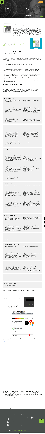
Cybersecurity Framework (9, 45)
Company (27, 413)
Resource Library (22, 413)
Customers (25, 2)
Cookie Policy (18, 430)
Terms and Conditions (23, 430)
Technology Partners (22, 421)
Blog (35, 2)
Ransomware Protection (8, 422)
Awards (26, 416)
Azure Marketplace (13, 419)
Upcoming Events (27, 418)
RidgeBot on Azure (22, 425)
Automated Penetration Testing (8, 416)
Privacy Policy (15, 430)
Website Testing (8, 421)
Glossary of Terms (22, 415)
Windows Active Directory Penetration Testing (8, 426)
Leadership (27, 415)
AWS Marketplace (13, 421)
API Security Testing (8, 419)
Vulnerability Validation (8, 424)
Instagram (33, 418)
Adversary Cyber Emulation (8, 418)
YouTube (33, 415)
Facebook (33, 417)
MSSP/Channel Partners (22, 422)
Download (36, 48)
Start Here (41, 16)
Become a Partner (22, 419)
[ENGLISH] (44, 2)
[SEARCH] (37, 2)
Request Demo (41, 2)
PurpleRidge (13, 414)
